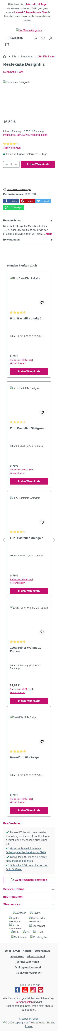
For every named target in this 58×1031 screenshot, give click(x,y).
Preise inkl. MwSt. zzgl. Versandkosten (25, 134)
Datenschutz (42, 950)
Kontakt (27, 950)
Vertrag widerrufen (27, 961)
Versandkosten (24, 1002)
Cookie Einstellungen (29, 972)
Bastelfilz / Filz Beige (24, 757)
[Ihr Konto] (51, 38)
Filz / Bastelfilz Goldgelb (26, 538)
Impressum (17, 956)
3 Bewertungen (12, 147)
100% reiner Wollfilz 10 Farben (25, 649)
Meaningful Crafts (13, 72)
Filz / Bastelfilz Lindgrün (26, 318)
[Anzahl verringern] (6, 164)
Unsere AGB (12, 950)
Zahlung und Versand (28, 967)
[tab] (28, 227)
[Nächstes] (54, 540)
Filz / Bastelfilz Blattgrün (27, 428)
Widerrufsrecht (36, 956)
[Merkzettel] (43, 38)
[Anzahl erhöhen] (16, 164)
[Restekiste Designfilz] (29, 98)
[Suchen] (35, 38)
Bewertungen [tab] (11, 239)
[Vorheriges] (4, 540)
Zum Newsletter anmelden (31, 879)
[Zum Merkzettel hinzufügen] (42, 303)
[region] (29, 12)
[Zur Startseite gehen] (29, 30)
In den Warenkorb (38, 164)
